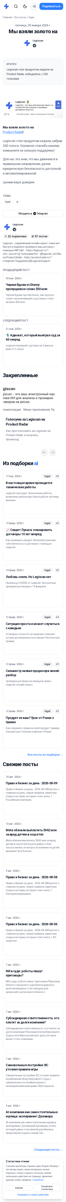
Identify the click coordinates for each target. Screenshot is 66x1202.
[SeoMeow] (7, 6)
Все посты (20, 17)
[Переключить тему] (25, 6)
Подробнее (38, 1180)
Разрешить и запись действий (33, 1195)
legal (31, 17)
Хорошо (19, 1188)
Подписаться (51, 6)
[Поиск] (15, 6)
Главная (7, 17)
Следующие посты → (48, 1149)
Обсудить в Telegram (33, 213)
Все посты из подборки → (45, 754)
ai (17, 201)
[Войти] (34, 6)
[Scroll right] (52, 452)
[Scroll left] (44, 452)
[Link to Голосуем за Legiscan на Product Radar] (29, 398)
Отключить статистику (47, 1188)
